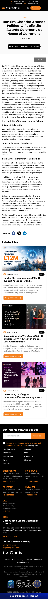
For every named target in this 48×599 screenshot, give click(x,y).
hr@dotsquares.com (11, 548)
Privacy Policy (33, 445)
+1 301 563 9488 (18, 4)
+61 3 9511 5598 (33, 2)
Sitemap (27, 460)
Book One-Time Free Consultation (24, 46)
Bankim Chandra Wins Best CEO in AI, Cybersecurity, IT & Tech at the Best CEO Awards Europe (23, 339)
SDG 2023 (7, 464)
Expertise (7, 453)
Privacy (20, 559)
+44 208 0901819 (18, 2)
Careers (27, 449)
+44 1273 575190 (9, 481)
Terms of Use (9, 559)
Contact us (36, 8)
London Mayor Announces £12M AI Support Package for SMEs (21, 279)
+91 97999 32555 (9, 545)
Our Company (9, 449)
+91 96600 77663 (32, 4)
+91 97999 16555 (31, 495)
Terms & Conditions (34, 559)
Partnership (8, 456)
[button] (28, 8)
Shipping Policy (23, 562)
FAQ (5, 460)
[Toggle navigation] (44, 8)
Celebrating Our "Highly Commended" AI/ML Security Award (22, 396)
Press (26, 453)
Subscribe (37, 436)
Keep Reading (11, 298)
